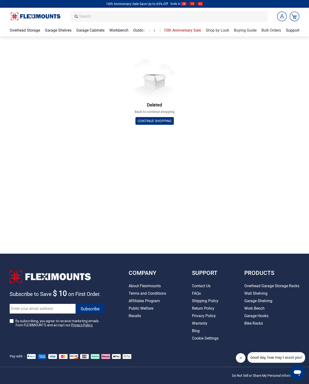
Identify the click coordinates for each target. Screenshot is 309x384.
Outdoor (140, 30)
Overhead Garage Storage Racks (271, 286)
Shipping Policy (205, 301)
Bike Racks (253, 323)
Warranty (199, 323)
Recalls (135, 316)
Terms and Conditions (147, 293)
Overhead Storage (25, 30)
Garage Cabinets (90, 30)
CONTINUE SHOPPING (155, 121)
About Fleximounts (145, 286)
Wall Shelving (255, 293)
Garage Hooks (256, 316)
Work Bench (254, 308)
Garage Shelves (58, 30)
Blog (196, 330)
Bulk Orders (271, 30)
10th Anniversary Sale (182, 30)
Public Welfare (141, 308)
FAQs (196, 293)
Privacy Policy (204, 316)
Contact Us (201, 286)
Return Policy (203, 308)
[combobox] (172, 16)
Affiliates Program (144, 301)
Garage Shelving (258, 301)
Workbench (118, 30)
